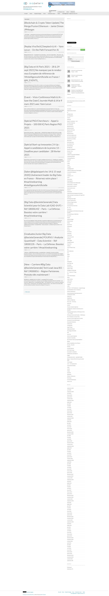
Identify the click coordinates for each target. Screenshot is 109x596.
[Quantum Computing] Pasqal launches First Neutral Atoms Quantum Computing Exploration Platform (75, 92)
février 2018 (69, 470)
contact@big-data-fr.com (28, 9)
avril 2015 (69, 530)
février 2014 (69, 551)
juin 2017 (69, 484)
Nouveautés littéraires (71, 321)
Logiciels (69, 284)
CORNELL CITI (70, 175)
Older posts (27, 291)
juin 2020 (69, 435)
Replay (68, 341)
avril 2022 (69, 407)
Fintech (68, 229)
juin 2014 (69, 544)
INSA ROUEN (70, 266)
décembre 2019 (70, 442)
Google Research (70, 242)
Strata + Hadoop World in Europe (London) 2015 (75, 359)
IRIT (68, 273)
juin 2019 (69, 449)
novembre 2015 (70, 518)
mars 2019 (69, 455)
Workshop (69, 377)
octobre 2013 (70, 558)
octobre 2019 (70, 444)
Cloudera (69, 166)
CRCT (68, 177)
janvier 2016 (69, 514)
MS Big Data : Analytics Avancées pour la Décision (75, 309)
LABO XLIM (69, 280)
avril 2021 (69, 425)
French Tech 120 (70, 236)
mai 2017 (69, 486)
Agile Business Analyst (71, 110)
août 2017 (69, 481)
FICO (68, 228)
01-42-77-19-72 (28, 8)
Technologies (69, 362)
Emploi (68, 217)
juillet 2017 (69, 483)
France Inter (69, 235)
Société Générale (70, 348)
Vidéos (68, 370)
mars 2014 (69, 550)
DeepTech (69, 196)
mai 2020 (69, 437)
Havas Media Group (71, 247)
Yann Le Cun (69, 381)
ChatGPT (69, 159)
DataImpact (69, 191)
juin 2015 (69, 527)
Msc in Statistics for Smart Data (73, 316)
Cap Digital (69, 152)
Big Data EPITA (70, 126)
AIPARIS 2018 (70, 114)
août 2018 (69, 462)
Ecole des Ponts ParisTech (72, 205)
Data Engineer (70, 181)
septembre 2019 (70, 446)
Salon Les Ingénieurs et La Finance (73, 343)
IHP (68, 258)
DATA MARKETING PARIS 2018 (73, 182)
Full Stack (69, 238)
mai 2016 (69, 507)
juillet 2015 (69, 525)
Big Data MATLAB (71, 130)
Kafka (68, 277)
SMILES (68, 346)
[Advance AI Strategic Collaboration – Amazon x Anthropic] (76, 86)
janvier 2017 (69, 493)
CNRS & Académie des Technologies (74, 170)
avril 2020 (69, 439)
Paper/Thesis (69, 327)
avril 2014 (69, 548)
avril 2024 (69, 389)
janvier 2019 (69, 456)
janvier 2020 (69, 440)
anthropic (69, 119)
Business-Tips (70, 151)
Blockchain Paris (70, 142)
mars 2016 (69, 511)
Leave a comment (61, 52)
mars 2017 (69, 490)
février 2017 (69, 491)
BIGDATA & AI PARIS (71, 138)
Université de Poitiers (71, 365)
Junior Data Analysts (71, 275)
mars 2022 (69, 409)
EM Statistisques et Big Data (72, 214)
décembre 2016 (70, 495)
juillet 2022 (69, 402)
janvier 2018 (69, 472)
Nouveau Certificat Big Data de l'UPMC (75, 318)
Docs (44, 13)
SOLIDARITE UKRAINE (72, 351)
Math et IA (69, 296)
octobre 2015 (70, 520)
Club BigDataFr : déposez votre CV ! (78, 593)
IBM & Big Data (70, 251)
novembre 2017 (70, 476)
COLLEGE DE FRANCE (71, 172)
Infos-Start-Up (70, 263)
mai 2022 (69, 405)
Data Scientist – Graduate (72, 184)
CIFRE (68, 163)
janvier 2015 (69, 535)
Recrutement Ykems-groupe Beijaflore (74, 339)
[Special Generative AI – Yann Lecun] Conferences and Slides (77, 80)
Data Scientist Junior (71, 188)
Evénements (69, 226)
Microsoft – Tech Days (71, 301)
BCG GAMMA (70, 124)
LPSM (68, 286)
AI (67, 112)
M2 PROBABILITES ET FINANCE (74, 289)
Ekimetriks (69, 209)
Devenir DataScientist (71, 200)
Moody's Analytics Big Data (72, 306)
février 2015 (69, 534)
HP (67, 249)
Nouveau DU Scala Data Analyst (73, 320)
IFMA (68, 256)
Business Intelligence (71, 149)
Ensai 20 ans (69, 224)
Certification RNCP (71, 156)
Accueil (25, 13)
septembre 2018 (70, 460)
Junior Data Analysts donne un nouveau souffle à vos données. (76, 101)
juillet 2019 (69, 447)
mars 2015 (69, 532)
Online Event (69, 323)
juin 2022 (69, 403)
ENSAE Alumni (70, 221)
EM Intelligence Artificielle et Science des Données (75, 211)
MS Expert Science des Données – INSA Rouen (76, 314)
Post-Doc (69, 334)
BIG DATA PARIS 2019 (71, 135)
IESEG (68, 254)
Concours (69, 174)
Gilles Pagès (69, 240)
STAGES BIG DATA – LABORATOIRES (74, 357)
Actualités (69, 108)
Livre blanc (69, 282)
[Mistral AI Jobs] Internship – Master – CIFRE (77, 71)
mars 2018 (69, 469)
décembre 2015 (70, 516)
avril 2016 (69, 509)
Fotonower (69, 233)
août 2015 (69, 523)
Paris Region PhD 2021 (71, 330)
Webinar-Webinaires (71, 376)
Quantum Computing (71, 337)
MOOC (68, 305)
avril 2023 (69, 393)
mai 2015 (69, 528)
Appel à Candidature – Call (72, 121)
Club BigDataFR (70, 168)
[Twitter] (49, 7)
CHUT (68, 161)
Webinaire (69, 374)
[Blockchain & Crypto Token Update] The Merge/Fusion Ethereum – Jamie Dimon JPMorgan (44, 26)
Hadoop (68, 245)
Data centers (69, 179)
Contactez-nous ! (78, 592)
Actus (31, 13)
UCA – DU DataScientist (72, 363)
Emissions (69, 215)
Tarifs (84, 592)
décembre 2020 (70, 432)
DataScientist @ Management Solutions (75, 193)
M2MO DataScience (71, 291)
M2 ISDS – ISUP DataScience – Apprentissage (76, 287)
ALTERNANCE (70, 115)
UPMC (68, 369)
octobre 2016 (70, 498)
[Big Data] (35, 3)
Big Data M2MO (70, 128)
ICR (68, 252)
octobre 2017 (70, 477)
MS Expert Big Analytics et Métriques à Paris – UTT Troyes (76, 312)
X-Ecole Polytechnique (71, 379)
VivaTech (69, 372)
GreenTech (69, 243)
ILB (68, 259)
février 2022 (69, 411)
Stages (68, 355)
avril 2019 (69, 453)
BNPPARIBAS (70, 145)
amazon (68, 117)
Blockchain (69, 140)
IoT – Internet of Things (71, 272)
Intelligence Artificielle (71, 270)
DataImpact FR (70, 568)
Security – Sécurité (70, 344)
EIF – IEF (69, 207)
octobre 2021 (70, 416)
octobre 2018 (70, 458)
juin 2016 (69, 506)
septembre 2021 (70, 418)
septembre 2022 (70, 400)
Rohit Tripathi (43, 594)
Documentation (70, 203)
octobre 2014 (70, 541)
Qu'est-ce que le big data (72, 336)
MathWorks (69, 298)
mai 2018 (69, 465)
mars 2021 (69, 426)
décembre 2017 (70, 474)
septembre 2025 (70, 388)
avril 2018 (69, 467)
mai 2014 (69, 546)
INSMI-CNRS (70, 268)
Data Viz (69, 189)
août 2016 (69, 502)
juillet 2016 (69, 504)
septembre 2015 (70, 521)
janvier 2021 (69, 430)
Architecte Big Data (71, 122)
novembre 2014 (70, 539)
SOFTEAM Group (70, 350)
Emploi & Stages (37, 13)
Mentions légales (30, 592)
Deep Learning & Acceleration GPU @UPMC (76, 195)
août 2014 (69, 542)
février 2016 (69, 513)
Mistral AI (69, 303)
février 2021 (69, 428)
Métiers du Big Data (71, 299)
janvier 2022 (69, 412)
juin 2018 (69, 463)
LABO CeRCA (70, 279)
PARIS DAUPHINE (71, 329)
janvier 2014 (69, 553)
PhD (68, 332)
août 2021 (69, 419)
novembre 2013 (70, 557)
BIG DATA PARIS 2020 (71, 137)
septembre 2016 (70, 500)
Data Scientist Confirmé (71, 186)
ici (41, 6)
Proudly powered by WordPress (28, 594)
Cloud (68, 165)
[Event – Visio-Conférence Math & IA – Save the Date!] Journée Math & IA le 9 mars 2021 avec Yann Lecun (43, 100)
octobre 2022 (70, 398)
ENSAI (68, 222)
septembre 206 (70, 560)
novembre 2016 (70, 497)
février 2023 (69, 395)
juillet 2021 (69, 421)
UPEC (68, 367)
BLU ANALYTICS (70, 144)
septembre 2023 (70, 391)
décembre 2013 (70, 555)
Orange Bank (69, 325)
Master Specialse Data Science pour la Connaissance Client (74, 294)
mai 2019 (69, 451)
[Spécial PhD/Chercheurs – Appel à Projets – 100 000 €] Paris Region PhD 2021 (43, 124)
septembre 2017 (70, 479)
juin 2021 (69, 423)
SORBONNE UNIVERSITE (72, 353)
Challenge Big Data (71, 158)
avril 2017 (69, 488)
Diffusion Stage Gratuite (72, 202)
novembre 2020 (70, 433)
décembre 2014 (70, 537)
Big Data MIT (70, 131)
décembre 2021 (70, 414)
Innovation (69, 265)
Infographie (69, 261)
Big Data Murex (70, 133)
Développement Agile (71, 198)
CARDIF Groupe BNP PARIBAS (73, 154)
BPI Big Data (69, 147)
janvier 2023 (69, 396)
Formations (69, 231)
